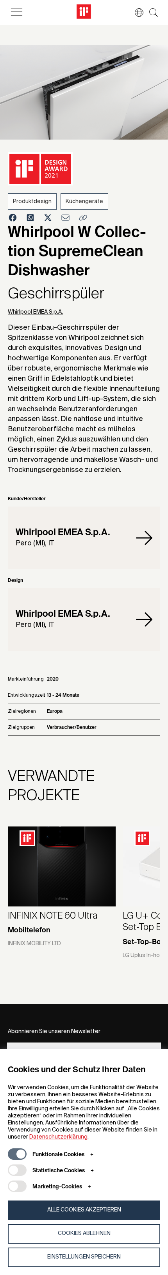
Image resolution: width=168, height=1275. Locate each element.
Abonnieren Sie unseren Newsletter (54, 1031)
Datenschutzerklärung (58, 1137)
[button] (135, 12)
